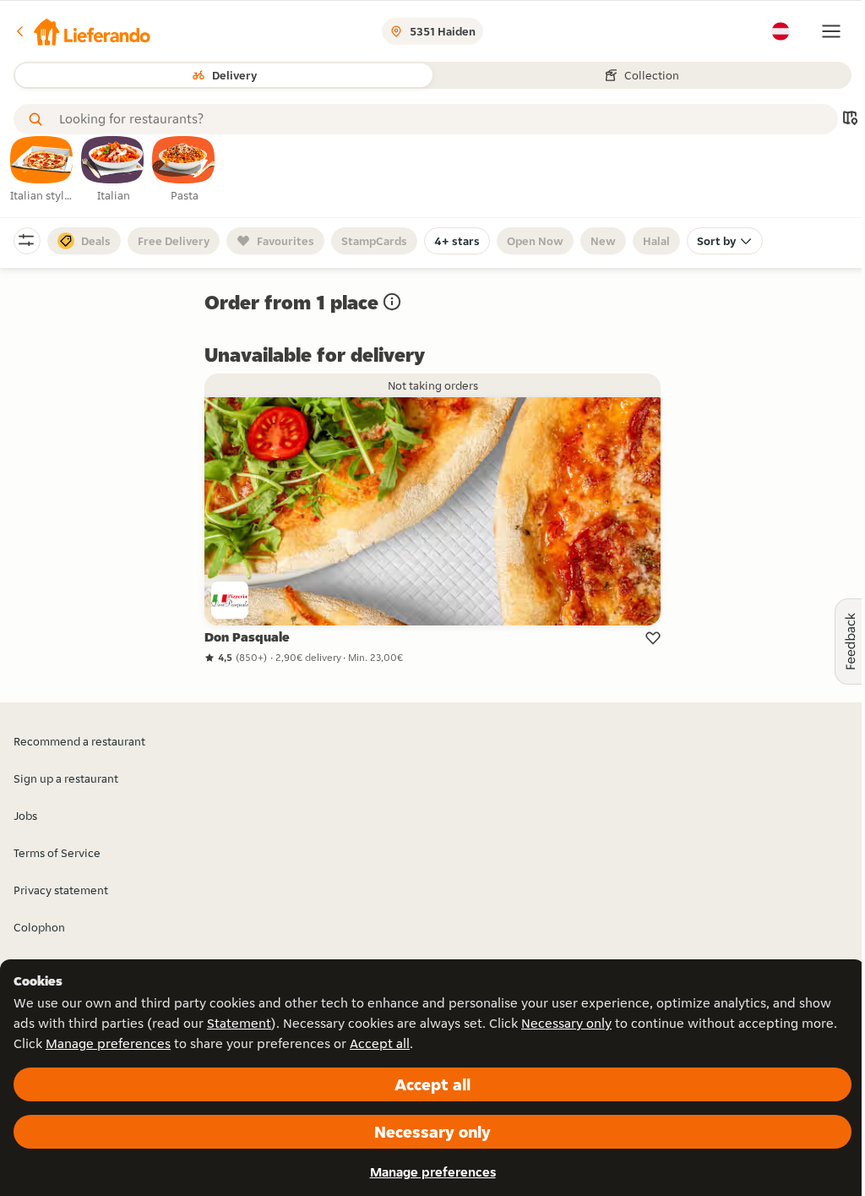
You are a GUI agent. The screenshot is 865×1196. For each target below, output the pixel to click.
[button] (82, 31)
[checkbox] (42, 170)
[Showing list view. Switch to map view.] (850, 119)
